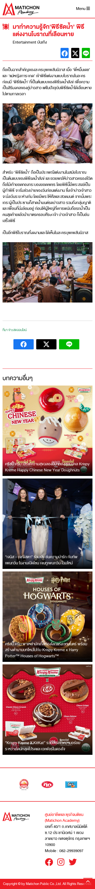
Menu (81, 9)
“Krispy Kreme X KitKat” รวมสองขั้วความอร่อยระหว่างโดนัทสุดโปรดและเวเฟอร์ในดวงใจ (42, 746)
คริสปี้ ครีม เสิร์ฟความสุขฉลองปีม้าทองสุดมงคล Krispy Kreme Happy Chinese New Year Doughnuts (47, 467)
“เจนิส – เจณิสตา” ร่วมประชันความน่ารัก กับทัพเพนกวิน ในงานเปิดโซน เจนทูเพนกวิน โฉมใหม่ (41, 560)
